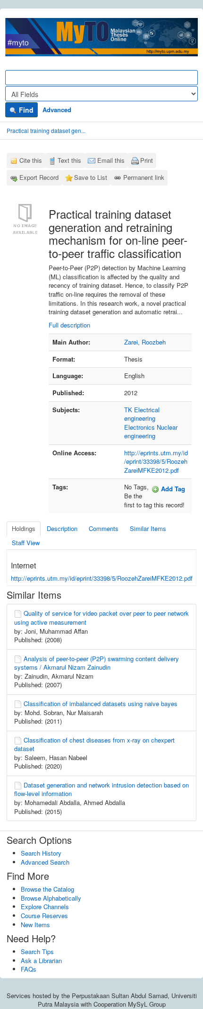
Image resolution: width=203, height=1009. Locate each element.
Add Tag (172, 488)
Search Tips (37, 951)
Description (62, 528)
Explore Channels (45, 906)
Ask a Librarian (41, 960)
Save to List (90, 177)
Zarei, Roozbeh (145, 341)
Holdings (23, 528)
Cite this (30, 160)
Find (25, 110)
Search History (41, 853)
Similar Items (148, 528)
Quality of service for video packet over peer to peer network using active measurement (101, 618)
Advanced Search (45, 862)
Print (146, 160)
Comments (103, 528)
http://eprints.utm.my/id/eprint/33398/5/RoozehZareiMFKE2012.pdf (156, 461)
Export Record (39, 177)
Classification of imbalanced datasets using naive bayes (101, 703)
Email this (111, 160)
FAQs (28, 969)
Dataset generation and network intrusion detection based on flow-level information (101, 789)
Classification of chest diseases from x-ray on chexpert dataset (94, 744)
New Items (35, 924)
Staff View (26, 542)
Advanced (56, 109)
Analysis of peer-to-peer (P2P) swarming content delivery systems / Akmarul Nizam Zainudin (96, 663)
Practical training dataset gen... (46, 130)
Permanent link (143, 177)
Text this (69, 160)
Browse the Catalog (47, 889)
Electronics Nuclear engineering (151, 432)
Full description (69, 324)
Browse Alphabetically (51, 898)
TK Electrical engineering (142, 414)
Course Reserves (44, 915)
